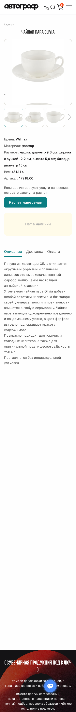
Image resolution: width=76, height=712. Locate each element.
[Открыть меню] (69, 7)
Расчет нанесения (25, 202)
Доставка (34, 251)
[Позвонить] (46, 7)
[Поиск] (52, 7)
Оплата (53, 251)
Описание (13, 251)
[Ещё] (69, 117)
